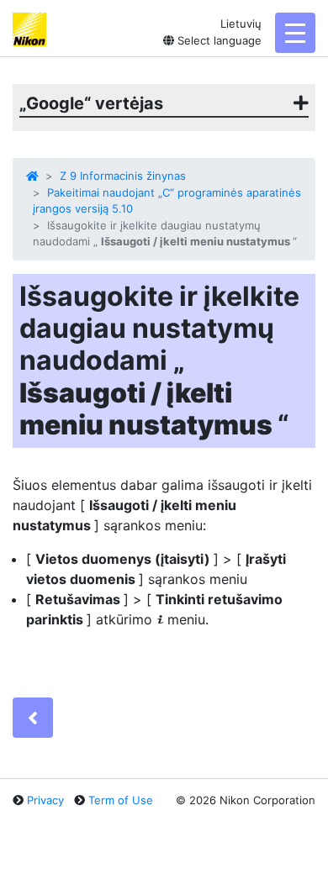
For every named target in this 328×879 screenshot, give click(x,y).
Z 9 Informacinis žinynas (123, 175)
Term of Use (120, 800)
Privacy (45, 800)
